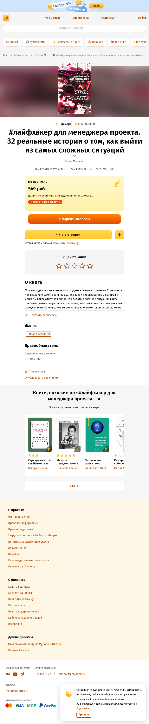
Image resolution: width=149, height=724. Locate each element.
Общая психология (38, 334)
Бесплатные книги (68, 42)
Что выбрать (52, 18)
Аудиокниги (37, 42)
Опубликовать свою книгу (42, 377)
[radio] (59, 266)
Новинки (97, 42)
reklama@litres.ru (16, 691)
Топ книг (120, 42)
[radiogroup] (74, 266)
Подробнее (82, 708)
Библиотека (81, 18)
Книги (14, 42)
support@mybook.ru (72, 674)
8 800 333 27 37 (45, 674)
